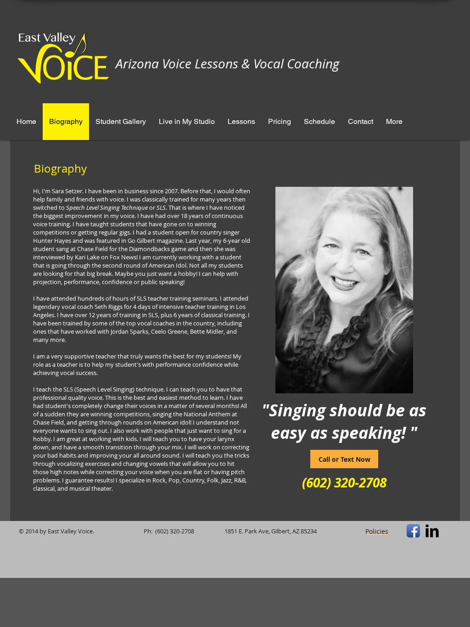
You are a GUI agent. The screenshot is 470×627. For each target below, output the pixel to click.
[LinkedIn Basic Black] (432, 530)
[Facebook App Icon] (413, 530)
